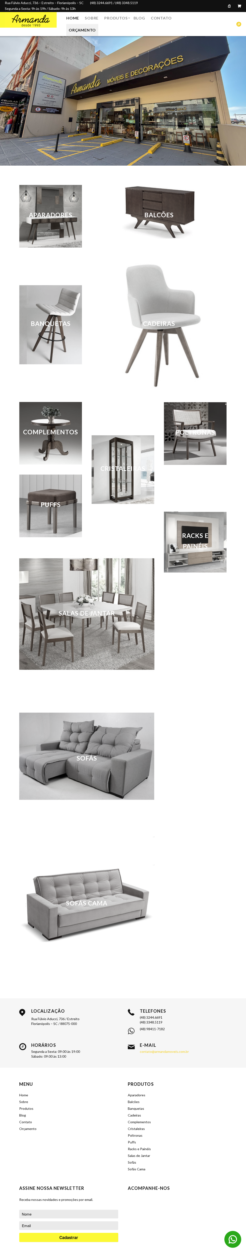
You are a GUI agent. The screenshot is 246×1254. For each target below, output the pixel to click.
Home (72, 18)
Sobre (91, 18)
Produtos (116, 18)
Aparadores (136, 1095)
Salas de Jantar (139, 1156)
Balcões (134, 1102)
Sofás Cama (136, 1169)
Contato (161, 18)
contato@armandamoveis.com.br (164, 1051)
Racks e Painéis (139, 1149)
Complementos (139, 1122)
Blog (139, 18)
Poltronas (135, 1135)
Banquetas (136, 1108)
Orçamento (82, 30)
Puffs (132, 1142)
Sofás (132, 1162)
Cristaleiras (136, 1129)
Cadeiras (134, 1115)
